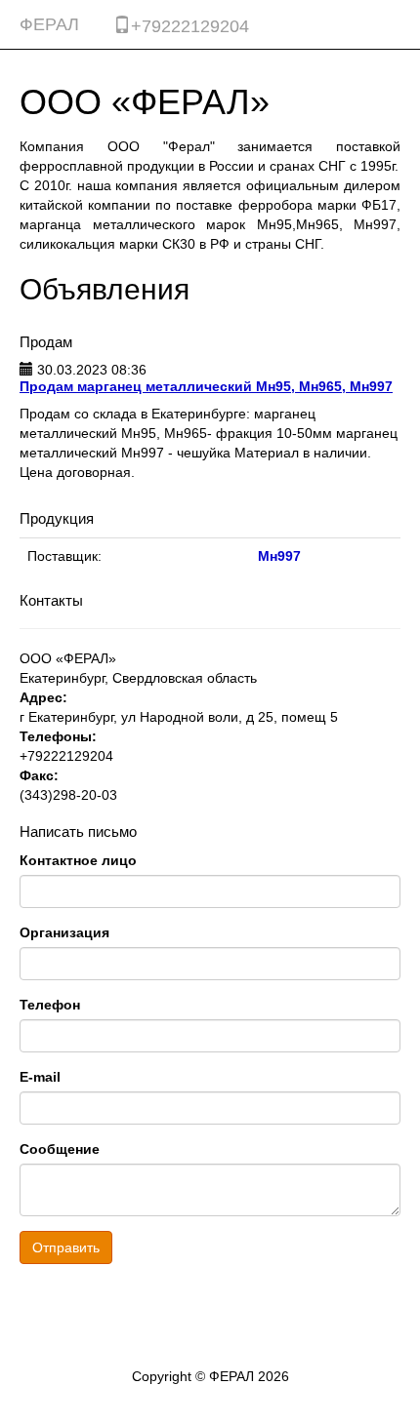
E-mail (40, 1077)
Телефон (50, 1004)
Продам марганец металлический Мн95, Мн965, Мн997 (206, 386)
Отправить (66, 1247)
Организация (64, 932)
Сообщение (60, 1149)
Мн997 (279, 556)
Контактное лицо (78, 860)
